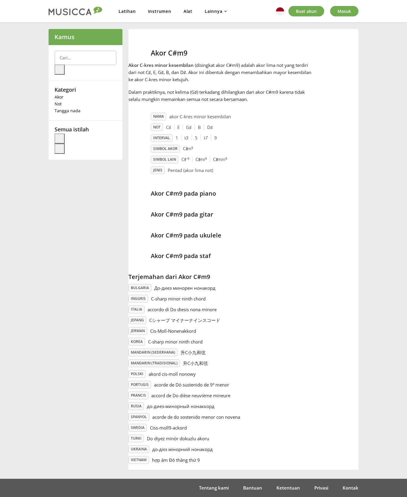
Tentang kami (214, 488)
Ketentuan (288, 488)
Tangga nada (67, 110)
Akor (59, 97)
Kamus (64, 37)
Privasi (321, 488)
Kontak (350, 488)
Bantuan (252, 488)
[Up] (60, 139)
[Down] (60, 149)
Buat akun (306, 11)
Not (58, 104)
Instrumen (159, 11)
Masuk (344, 11)
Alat (188, 11)
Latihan (127, 11)
